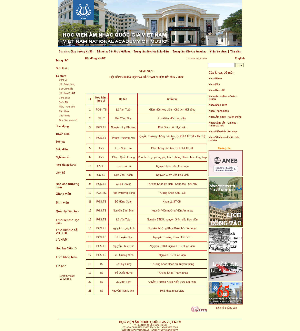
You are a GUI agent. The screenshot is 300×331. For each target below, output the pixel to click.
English (240, 58)
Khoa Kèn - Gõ (217, 90)
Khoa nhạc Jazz (218, 105)
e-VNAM (62, 239)
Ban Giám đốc (66, 88)
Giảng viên (63, 193)
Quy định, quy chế (68, 120)
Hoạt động (62, 126)
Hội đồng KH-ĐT (67, 93)
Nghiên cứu (63, 157)
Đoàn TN (63, 102)
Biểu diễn (62, 149)
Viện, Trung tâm (67, 106)
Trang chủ (62, 60)
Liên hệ (60, 172)
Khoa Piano (215, 78)
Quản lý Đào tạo (67, 211)
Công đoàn (64, 97)
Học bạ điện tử (66, 248)
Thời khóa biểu (66, 257)
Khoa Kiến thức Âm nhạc (223, 131)
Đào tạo (60, 141)
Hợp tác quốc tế (66, 164)
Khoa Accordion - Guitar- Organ (223, 98)
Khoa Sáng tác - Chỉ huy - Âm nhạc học (223, 124)
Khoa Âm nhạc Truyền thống (225, 116)
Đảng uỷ (63, 80)
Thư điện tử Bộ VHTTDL (67, 231)
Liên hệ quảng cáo (226, 307)
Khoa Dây (214, 84)
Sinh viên (62, 202)
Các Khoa (64, 111)
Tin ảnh (61, 266)
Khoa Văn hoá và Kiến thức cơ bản (224, 139)
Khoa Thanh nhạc (219, 111)
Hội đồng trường (67, 84)
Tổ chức (61, 75)
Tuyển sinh (63, 133)
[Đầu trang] (199, 311)
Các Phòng (64, 115)
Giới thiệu (62, 68)
